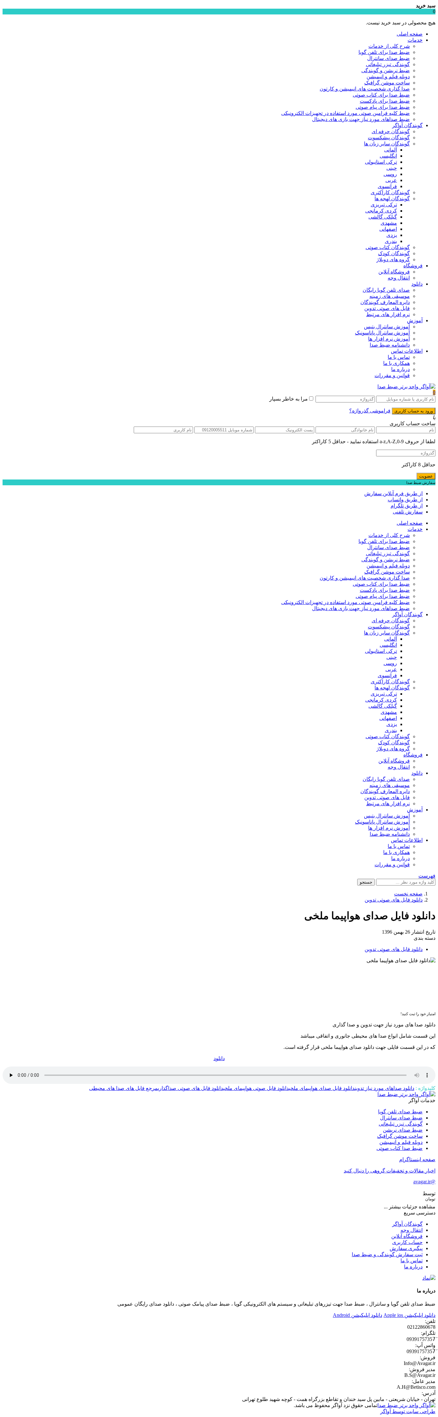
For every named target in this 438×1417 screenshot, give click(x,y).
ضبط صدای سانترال (388, 58)
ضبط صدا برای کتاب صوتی (381, 95)
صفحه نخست (408, 893)
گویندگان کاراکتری (390, 192)
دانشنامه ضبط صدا (390, 345)
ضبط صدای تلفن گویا (400, 1111)
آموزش (415, 320)
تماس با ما (399, 357)
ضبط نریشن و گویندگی (385, 70)
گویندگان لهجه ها (392, 198)
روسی (390, 174)
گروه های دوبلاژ (393, 259)
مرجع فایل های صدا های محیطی (123, 1088)
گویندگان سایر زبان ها (387, 143)
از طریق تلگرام (407, 505)
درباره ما (400, 369)
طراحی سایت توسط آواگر (407, 1411)
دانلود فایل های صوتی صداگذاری (190, 1088)
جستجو (366, 882)
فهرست (426, 875)
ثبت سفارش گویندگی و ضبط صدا (387, 1254)
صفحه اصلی (410, 34)
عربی (391, 180)
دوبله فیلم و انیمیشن (388, 76)
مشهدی (389, 223)
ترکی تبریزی (384, 204)
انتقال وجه (399, 278)
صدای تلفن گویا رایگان (386, 290)
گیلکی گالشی (382, 217)
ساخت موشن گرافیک (387, 82)
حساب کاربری (407, 1242)
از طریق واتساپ (405, 499)
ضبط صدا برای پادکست (385, 101)
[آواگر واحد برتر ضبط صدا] (406, 386)
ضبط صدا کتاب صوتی (399, 1148)
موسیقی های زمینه (389, 296)
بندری (391, 241)
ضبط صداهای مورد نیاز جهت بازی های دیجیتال (361, 119)
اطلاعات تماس (407, 351)
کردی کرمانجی (381, 210)
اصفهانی (388, 229)
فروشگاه (413, 265)
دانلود (417, 284)
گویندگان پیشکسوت (389, 137)
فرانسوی (387, 186)
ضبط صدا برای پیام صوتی (383, 107)
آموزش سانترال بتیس (387, 326)
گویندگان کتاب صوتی (388, 247)
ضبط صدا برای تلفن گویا (384, 52)
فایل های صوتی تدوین (387, 308)
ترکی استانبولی (381, 162)
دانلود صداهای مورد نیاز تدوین (384, 1088)
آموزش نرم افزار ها (389, 338)
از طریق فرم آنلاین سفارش (393, 493)
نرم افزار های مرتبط (388, 314)
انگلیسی (388, 156)
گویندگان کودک (394, 253)
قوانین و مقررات (392, 375)
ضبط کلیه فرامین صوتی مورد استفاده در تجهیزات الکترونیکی (345, 113)
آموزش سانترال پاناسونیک (382, 332)
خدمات (415, 40)
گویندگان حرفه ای (391, 131)
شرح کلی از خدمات (389, 46)
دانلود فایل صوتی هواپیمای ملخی (256, 1088)
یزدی (391, 235)
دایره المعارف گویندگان (385, 302)
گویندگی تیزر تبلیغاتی (388, 64)
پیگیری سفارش (406, 1248)
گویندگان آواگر (407, 125)
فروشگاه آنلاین (394, 271)
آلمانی (390, 149)
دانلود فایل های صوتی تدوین (394, 900)
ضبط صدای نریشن (403, 1130)
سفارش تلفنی (408, 511)
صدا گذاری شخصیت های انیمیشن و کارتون (365, 88)
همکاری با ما (396, 363)
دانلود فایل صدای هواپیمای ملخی (322, 1088)
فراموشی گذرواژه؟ (370, 410)
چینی (391, 168)
